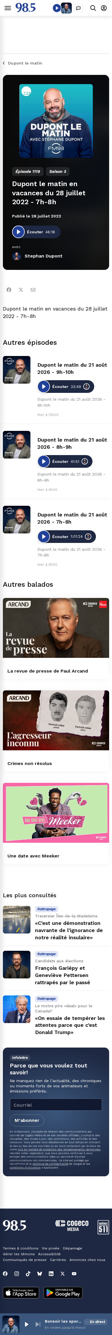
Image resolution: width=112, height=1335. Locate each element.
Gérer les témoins (19, 1254)
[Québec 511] (103, 1233)
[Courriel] (33, 290)
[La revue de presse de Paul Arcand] (56, 628)
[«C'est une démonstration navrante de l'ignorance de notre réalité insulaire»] (16, 919)
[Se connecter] (103, 8)
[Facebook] (9, 290)
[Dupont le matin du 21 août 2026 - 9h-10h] (16, 370)
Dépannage (72, 1248)
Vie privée (50, 1248)
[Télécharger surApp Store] (21, 1293)
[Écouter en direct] (56, 8)
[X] (62, 1273)
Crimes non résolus (29, 763)
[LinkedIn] (51, 1273)
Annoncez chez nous (87, 1260)
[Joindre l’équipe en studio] (78, 8)
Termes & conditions (20, 1248)
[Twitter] (21, 290)
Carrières (58, 1260)
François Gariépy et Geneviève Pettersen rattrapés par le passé (62, 975)
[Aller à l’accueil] (26, 10)
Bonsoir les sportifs (63, 1321)
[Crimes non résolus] (56, 720)
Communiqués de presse (25, 1260)
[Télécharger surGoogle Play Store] (63, 1293)
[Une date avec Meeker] (56, 813)
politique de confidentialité (50, 1163)
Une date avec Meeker (33, 856)
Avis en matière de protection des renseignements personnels (59, 1149)
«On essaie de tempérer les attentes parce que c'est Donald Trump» (70, 1025)
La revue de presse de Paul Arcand (47, 671)
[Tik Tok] (28, 1273)
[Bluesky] (39, 1273)
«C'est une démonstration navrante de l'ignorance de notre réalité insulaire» (69, 930)
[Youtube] (74, 1273)
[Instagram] (16, 1273)
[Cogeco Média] (71, 1229)
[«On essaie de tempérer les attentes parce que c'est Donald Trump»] (16, 1009)
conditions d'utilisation (25, 1167)
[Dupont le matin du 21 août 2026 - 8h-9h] (16, 445)
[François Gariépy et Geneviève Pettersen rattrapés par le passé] (16, 964)
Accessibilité (49, 1254)
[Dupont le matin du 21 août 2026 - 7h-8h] (16, 519)
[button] (26, 1324)
